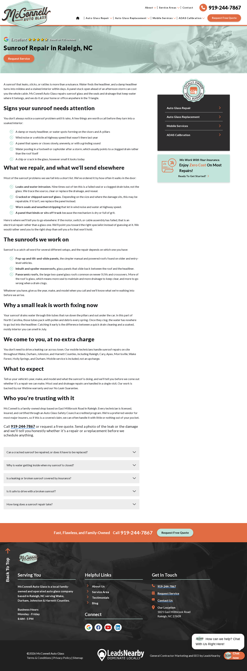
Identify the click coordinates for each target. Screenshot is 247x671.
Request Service (168, 593)
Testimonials (100, 597)
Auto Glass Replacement (131, 18)
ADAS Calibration (190, 18)
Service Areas (167, 7)
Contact (187, 7)
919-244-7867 (23, 426)
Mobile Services (163, 18)
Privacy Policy (62, 657)
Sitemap (78, 657)
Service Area (100, 592)
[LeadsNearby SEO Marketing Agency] (120, 655)
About (149, 7)
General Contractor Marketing (169, 655)
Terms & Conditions (39, 657)
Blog (95, 603)
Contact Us (165, 600)
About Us (98, 586)
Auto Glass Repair (97, 18)
